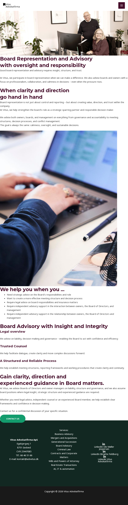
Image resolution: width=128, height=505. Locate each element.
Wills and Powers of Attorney (64, 461)
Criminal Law (64, 449)
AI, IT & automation (64, 468)
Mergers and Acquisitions (64, 437)
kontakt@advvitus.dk (27, 459)
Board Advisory (64, 445)
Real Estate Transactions (64, 464)
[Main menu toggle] (121, 5)
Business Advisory (64, 433)
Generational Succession (63, 441)
